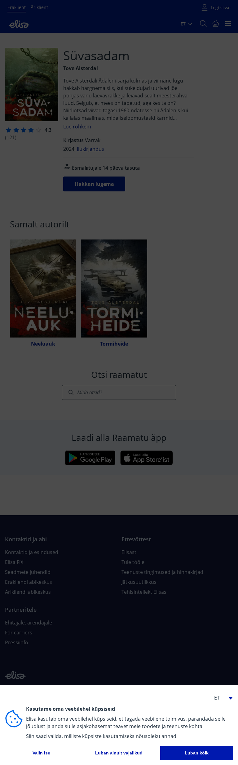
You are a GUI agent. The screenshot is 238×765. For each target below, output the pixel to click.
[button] (220, 697)
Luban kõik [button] (197, 752)
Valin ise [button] (41, 752)
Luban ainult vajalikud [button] (119, 752)
